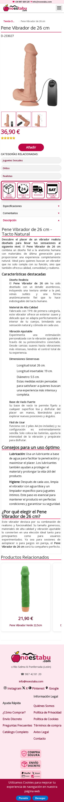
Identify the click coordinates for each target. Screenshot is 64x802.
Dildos (6, 168)
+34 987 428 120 (22, 2)
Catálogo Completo (15, 732)
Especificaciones (12, 206)
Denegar (40, 798)
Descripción (9, 220)
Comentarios (10, 213)
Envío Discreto (12, 719)
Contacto (40, 738)
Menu (59, 8)
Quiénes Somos (44, 706)
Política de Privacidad (47, 712)
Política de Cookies (46, 719)
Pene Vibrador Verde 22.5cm (25, 625)
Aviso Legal (41, 732)
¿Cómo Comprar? (14, 712)
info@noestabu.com (42, 2)
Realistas (7, 176)
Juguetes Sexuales (13, 160)
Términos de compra (47, 725)
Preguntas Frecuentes (17, 725)
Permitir (23, 798)
